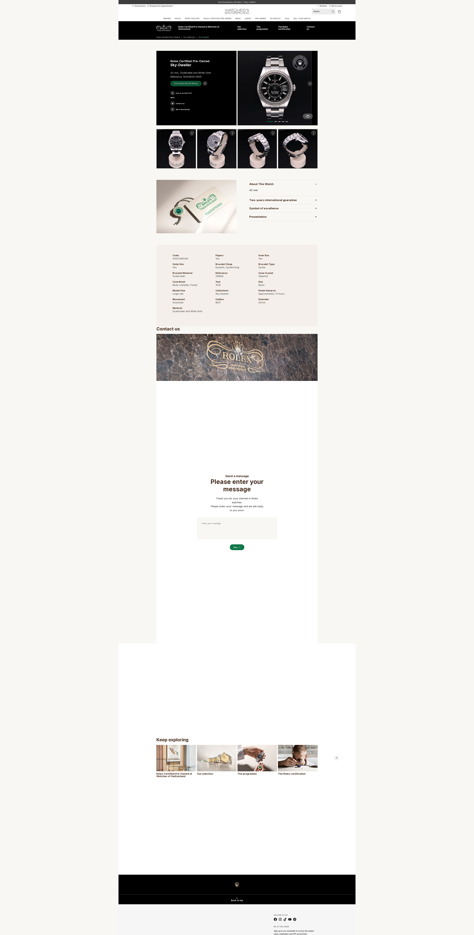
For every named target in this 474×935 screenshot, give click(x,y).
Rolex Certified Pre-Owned (218, 18)
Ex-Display (275, 18)
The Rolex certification (284, 28)
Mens (238, 18)
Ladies (248, 18)
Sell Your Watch (301, 18)
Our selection (242, 28)
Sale (287, 18)
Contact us (311, 28)
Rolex (178, 18)
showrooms (139, 6)
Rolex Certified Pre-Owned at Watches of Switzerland (198, 28)
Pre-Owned (260, 18)
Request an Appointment (161, 6)
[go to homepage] (237, 12)
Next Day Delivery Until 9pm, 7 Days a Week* (237, 2)
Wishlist (323, 6)
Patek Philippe (192, 18)
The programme (262, 28)
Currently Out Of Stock (186, 83)
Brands (167, 18)
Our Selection (189, 37)
